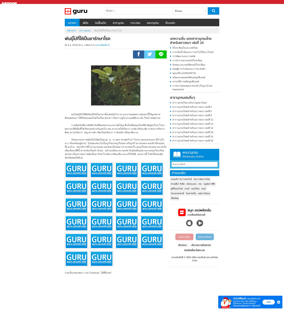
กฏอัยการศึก (209, 184)
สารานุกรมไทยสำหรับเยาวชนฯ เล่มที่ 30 (192, 140)
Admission (191, 184)
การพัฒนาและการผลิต (183, 56)
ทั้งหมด (178, 11)
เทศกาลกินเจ (204, 193)
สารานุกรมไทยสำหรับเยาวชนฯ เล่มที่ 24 (192, 136)
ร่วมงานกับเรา (205, 237)
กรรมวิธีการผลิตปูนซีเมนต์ (185, 81)
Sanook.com (10, 2)
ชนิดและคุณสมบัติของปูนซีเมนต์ (188, 77)
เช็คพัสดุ (174, 198)
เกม (200, 184)
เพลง (203, 188)
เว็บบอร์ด (170, 23)
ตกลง (269, 302)
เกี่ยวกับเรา (182, 245)
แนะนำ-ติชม (184, 237)
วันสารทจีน (191, 193)
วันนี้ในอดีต (100, 23)
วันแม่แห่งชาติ (177, 193)
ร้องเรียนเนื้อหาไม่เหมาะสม (194, 250)
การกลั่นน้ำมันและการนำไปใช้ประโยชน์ (192, 52)
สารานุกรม (118, 23)
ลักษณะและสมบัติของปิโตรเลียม (188, 64)
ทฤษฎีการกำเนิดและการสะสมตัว (188, 69)
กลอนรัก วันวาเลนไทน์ (181, 179)
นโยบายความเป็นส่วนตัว (241, 305)
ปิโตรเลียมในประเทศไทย (185, 47)
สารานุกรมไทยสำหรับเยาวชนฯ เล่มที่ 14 (192, 128)
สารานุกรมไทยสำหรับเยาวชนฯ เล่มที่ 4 (192, 107)
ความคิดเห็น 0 (103, 45)
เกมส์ (187, 188)
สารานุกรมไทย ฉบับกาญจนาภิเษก (189, 102)
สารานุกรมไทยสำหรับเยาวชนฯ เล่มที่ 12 (192, 119)
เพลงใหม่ (195, 188)
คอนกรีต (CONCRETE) (184, 73)
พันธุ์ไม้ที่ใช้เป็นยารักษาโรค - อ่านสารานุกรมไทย (82, 11)
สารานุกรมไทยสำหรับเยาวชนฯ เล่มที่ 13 (192, 124)
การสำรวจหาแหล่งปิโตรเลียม (187, 60)
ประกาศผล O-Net (202, 179)
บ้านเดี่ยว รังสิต (178, 184)
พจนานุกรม (153, 23)
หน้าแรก (72, 23)
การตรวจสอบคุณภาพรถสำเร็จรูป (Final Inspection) (192, 87)
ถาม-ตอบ (135, 23)
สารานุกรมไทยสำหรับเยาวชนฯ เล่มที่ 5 (192, 111)
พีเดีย (85, 23)
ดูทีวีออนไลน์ (177, 188)
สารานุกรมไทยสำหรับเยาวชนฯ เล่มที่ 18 (192, 132)
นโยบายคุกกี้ (256, 305)
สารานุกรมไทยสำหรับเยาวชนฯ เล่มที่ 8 (192, 115)
